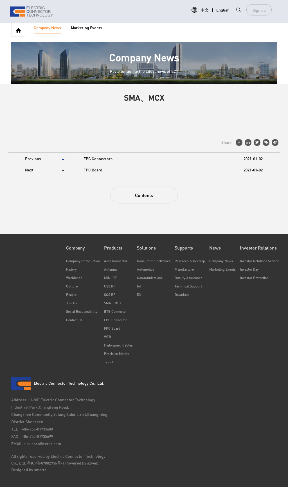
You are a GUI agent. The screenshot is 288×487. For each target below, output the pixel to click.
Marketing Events (86, 28)
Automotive (145, 269)
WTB (107, 337)
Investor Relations (258, 248)
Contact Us (74, 320)
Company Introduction (83, 261)
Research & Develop (190, 261)
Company (75, 248)
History (71, 269)
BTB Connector (115, 311)
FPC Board (112, 328)
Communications (150, 278)
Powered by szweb (81, 462)
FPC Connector (115, 320)
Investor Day (249, 269)
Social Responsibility (81, 311)
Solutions (146, 248)
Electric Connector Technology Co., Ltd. (69, 383)
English (223, 9)
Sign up (259, 10)
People (71, 295)
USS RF (109, 286)
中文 (205, 9)
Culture (72, 286)
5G (139, 295)
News (215, 248)
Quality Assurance (188, 278)
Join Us (71, 303)
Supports (184, 248)
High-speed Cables (118, 345)
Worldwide (74, 278)
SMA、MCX (113, 303)
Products (113, 248)
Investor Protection (254, 278)
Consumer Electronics (153, 261)
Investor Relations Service (257, 261)
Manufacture (184, 269)
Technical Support (188, 286)
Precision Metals (116, 354)
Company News (47, 28)
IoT (139, 286)
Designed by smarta (28, 469)
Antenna (110, 269)
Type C (109, 362)
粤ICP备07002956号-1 (46, 462)
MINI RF (110, 278)
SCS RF (109, 295)
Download (182, 295)
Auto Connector (115, 261)
